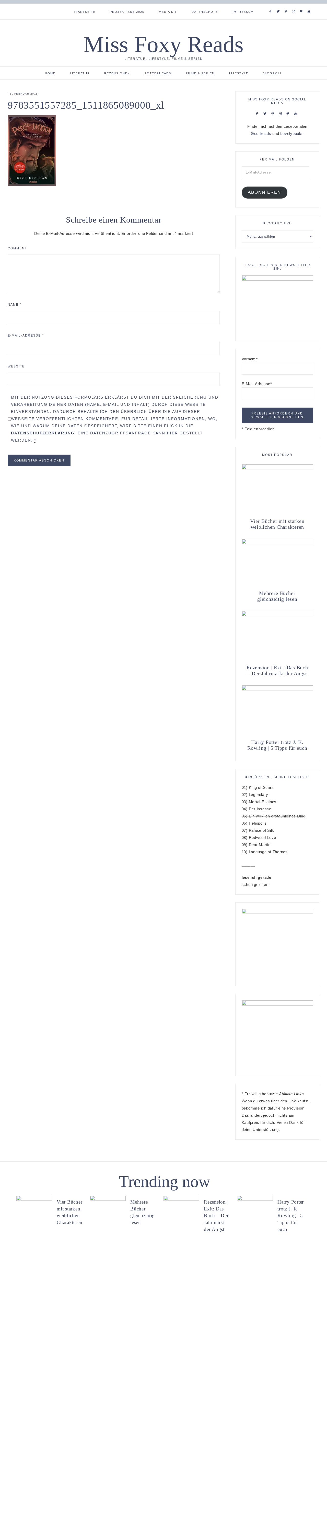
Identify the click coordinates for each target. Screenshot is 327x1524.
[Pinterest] (287, 5)
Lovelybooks (291, 133)
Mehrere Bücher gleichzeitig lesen (277, 596)
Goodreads (261, 133)
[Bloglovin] (302, 5)
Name (15, 304)
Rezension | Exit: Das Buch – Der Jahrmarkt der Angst (277, 670)
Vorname (250, 359)
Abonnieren (264, 192)
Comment (17, 248)
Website (16, 366)
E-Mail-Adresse (26, 335)
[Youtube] (310, 5)
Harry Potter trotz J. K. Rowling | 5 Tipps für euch (277, 745)
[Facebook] (271, 5)
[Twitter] (279, 5)
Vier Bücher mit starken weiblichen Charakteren (277, 524)
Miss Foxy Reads (163, 44)
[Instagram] (294, 5)
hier (172, 433)
